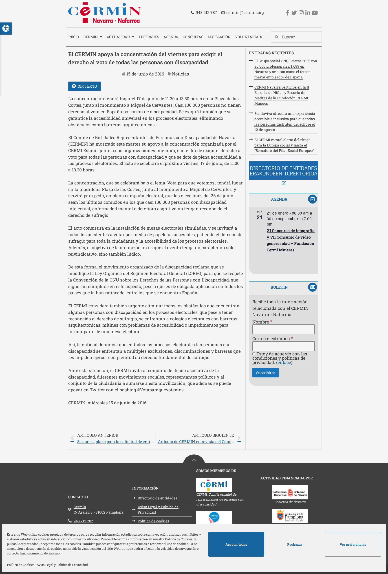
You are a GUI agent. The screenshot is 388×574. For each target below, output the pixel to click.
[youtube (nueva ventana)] (314, 13)
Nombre (262, 321)
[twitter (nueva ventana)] (294, 13)
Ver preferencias (353, 544)
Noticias (180, 74)
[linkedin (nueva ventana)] (308, 13)
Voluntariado (249, 36)
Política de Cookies (20, 565)
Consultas (193, 36)
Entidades (149, 36)
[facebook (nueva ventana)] (287, 13)
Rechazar (294, 544)
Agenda (170, 36)
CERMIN (91, 36)
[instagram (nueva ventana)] (301, 13)
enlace (284, 362)
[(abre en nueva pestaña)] (283, 173)
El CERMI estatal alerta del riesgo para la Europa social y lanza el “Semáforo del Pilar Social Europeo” (284, 145)
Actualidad (118, 36)
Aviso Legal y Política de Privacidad (62, 565)
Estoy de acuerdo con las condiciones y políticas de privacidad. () (279, 358)
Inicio (73, 36)
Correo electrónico (272, 338)
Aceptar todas (236, 544)
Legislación (219, 36)
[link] (155, 438)
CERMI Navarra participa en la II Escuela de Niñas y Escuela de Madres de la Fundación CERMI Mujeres (281, 95)
